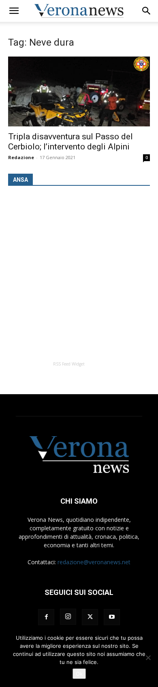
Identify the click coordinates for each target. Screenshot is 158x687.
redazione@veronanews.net (94, 562)
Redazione (21, 157)
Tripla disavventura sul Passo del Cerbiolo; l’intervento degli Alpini (70, 141)
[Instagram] (68, 617)
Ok (79, 673)
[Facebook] (46, 617)
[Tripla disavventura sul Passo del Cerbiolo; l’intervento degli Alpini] (79, 91)
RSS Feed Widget (69, 364)
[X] (90, 617)
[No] (148, 657)
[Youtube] (112, 617)
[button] (14, 11)
